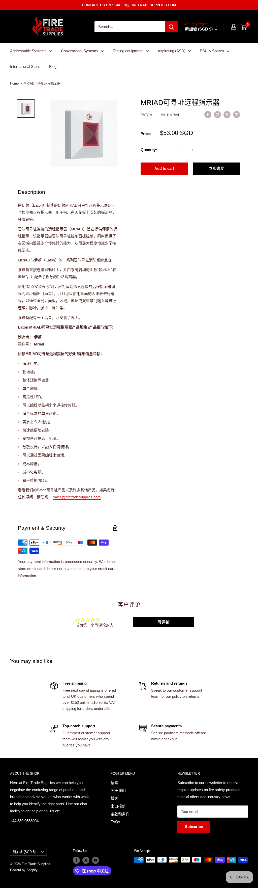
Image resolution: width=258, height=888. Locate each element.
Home (14, 83)
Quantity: (149, 150)
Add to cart (164, 168)
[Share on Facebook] (207, 114)
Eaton (147, 115)
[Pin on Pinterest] (217, 114)
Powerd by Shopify (24, 870)
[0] (244, 27)
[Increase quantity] (192, 150)
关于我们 (118, 790)
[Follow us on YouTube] (95, 860)
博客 (114, 798)
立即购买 (216, 168)
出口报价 (118, 806)
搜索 (114, 783)
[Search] (171, 26)
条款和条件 (120, 814)
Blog (52, 66)
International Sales (25, 66)
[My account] (233, 27)
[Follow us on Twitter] (85, 860)
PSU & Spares (212, 51)
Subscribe (194, 826)
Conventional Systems (79, 51)
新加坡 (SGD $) (24, 852)
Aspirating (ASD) (171, 51)
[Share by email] (236, 114)
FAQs (115, 822)
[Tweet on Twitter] (227, 114)
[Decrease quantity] (165, 150)
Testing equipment (128, 51)
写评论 (163, 622)
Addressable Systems (28, 51)
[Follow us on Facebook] (76, 860)
